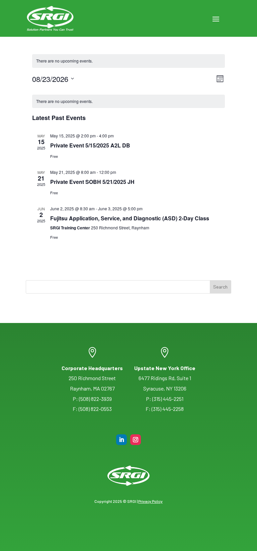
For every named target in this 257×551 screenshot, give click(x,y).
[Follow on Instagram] (135, 439)
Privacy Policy (150, 501)
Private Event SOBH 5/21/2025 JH (92, 182)
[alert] (128, 101)
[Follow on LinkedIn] (121, 439)
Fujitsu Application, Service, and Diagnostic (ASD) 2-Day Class (129, 218)
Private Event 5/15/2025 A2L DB (90, 145)
